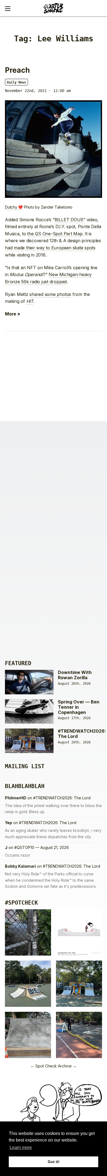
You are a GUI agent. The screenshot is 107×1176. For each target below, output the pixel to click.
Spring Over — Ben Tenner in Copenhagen (78, 707)
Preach (17, 70)
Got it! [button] (54, 1161)
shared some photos (50, 294)
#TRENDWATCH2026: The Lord (82, 733)
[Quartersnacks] (53, 8)
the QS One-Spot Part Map (54, 233)
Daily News (16, 82)
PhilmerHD (15, 797)
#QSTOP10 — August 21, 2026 (41, 847)
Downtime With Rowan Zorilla (75, 675)
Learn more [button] (21, 1147)
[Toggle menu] (7, 8)
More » (12, 314)
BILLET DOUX (69, 219)
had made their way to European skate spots (50, 247)
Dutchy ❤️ (14, 207)
